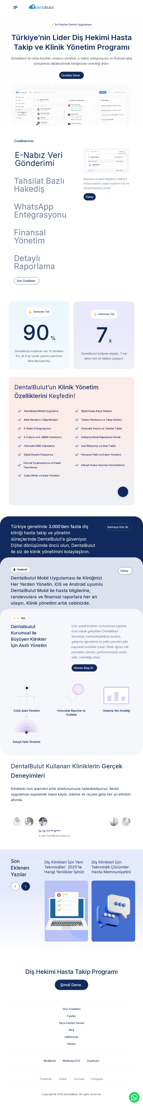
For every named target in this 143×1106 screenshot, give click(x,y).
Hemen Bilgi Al (83, 668)
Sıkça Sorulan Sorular (71, 1022)
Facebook (46, 1078)
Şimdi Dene (70, 985)
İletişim (71, 1043)
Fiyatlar (71, 1015)
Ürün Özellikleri (72, 1008)
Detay (89, 197)
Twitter (63, 1078)
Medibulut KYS (71, 1060)
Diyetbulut (93, 1060)
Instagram (97, 1078)
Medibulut (50, 1060)
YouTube (79, 1078)
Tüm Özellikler (25, 281)
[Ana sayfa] (41, 7)
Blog (71, 1029)
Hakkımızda (71, 1036)
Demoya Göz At (117, 527)
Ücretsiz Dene (70, 75)
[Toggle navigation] (15, 7)
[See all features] (123, 492)
